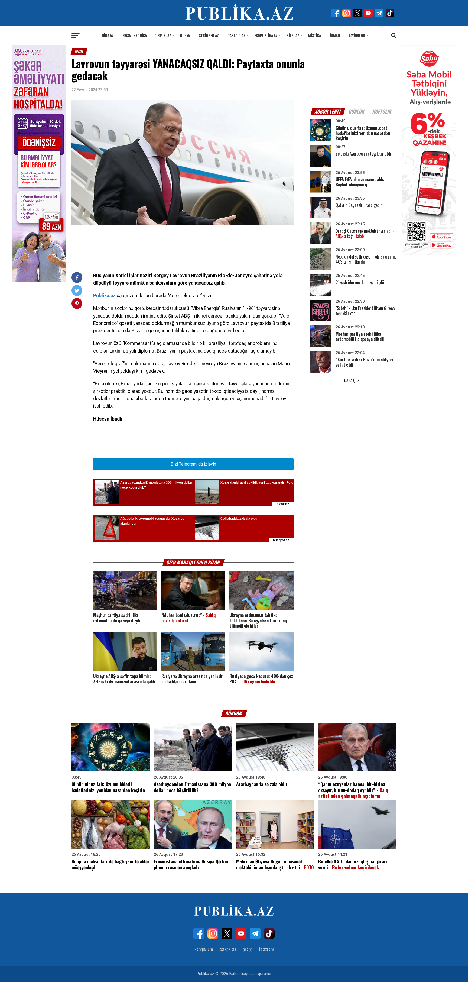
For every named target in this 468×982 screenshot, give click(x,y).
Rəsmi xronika (135, 35)
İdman (335, 35)
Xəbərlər (228, 949)
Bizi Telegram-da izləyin (193, 464)
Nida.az (108, 35)
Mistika (314, 35)
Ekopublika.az (266, 35)
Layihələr (357, 35)
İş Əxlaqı (266, 949)
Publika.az (104, 295)
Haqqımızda (204, 949)
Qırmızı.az (162, 35)
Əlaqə (248, 949)
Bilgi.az (293, 35)
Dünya (185, 35)
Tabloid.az (236, 35)
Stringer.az (209, 35)
